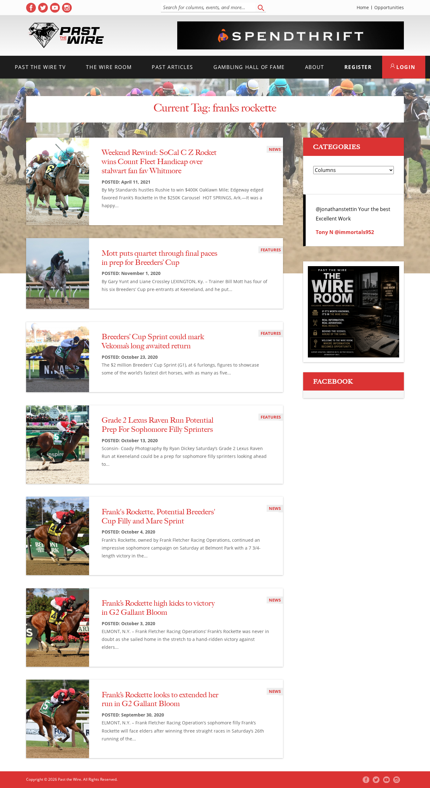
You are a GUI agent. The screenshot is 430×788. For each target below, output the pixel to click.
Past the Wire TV (40, 67)
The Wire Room (109, 67)
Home (363, 7)
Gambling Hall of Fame (249, 67)
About (314, 67)
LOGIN (405, 67)
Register (358, 67)
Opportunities (389, 7)
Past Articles (172, 67)
